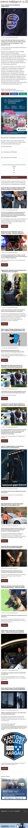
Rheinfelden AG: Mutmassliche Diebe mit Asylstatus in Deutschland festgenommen (12, 366)
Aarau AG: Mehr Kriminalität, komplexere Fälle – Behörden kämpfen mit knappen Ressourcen (13, 188)
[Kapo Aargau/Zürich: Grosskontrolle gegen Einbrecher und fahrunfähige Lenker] (14, 515)
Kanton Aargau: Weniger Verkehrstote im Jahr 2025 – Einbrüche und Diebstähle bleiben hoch (13, 330)
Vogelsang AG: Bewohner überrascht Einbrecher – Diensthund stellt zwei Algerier (13, 271)
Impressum (4, 811)
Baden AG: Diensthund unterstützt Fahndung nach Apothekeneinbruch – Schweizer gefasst (13, 586)
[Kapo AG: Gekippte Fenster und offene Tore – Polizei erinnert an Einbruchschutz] (14, 468)
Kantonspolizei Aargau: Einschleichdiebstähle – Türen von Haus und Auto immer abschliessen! (13, 688)
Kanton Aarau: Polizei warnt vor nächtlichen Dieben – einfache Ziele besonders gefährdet (12, 631)
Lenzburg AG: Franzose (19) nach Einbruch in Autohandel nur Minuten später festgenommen (13, 404)
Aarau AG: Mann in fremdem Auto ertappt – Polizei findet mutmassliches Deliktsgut (12, 547)
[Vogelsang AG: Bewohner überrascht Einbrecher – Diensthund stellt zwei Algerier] (14, 289)
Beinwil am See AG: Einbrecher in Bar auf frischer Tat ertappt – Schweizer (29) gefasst (12, 232)
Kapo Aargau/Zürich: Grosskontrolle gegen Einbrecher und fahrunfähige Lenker (12, 504)
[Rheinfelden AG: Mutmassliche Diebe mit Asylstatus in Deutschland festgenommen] (14, 378)
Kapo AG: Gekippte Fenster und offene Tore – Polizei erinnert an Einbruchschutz (13, 447)
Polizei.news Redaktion (12, 37)
